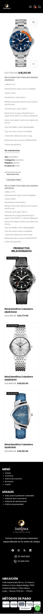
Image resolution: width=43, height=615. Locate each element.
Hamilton (19, 160)
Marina (16, 163)
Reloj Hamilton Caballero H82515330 (19, 311)
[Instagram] (18, 550)
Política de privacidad (14, 504)
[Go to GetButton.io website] (37, 612)
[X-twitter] (24, 550)
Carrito (8, 484)
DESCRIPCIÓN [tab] (13, 174)
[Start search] (39, 6)
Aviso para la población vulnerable (19, 495)
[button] (33, 22)
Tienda (8, 473)
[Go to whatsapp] (37, 608)
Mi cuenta (9, 481)
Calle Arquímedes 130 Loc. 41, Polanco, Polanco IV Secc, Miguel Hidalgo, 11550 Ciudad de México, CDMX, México (18, 585)
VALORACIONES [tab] (14, 180)
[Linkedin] (30, 550)
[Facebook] (12, 550)
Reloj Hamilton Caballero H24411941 (19, 446)
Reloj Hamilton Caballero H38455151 (19, 378)
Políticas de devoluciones (16, 501)
